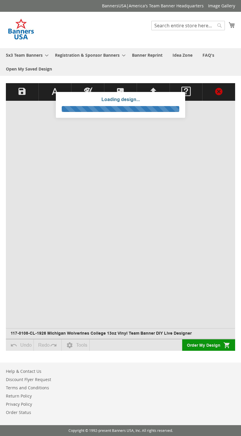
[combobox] (188, 25)
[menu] (120, 62)
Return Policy (19, 396)
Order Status (18, 412)
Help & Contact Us (23, 371)
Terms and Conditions (27, 387)
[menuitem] (25, 55)
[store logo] (21, 30)
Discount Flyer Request (28, 379)
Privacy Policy (19, 404)
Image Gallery (221, 6)
